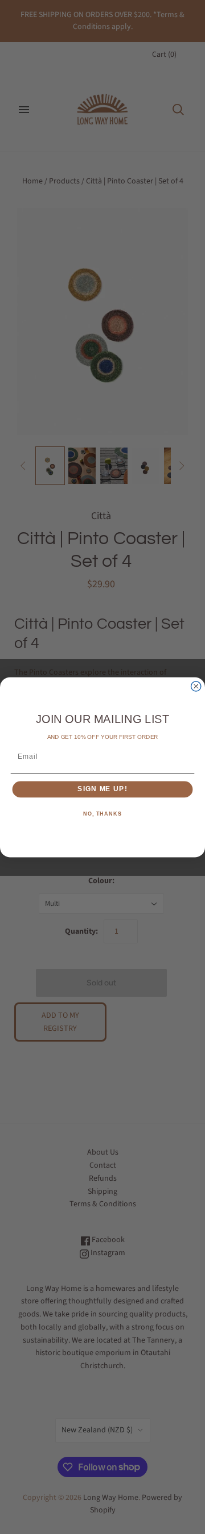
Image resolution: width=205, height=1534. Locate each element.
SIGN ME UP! (102, 788)
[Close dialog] (196, 686)
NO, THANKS (102, 814)
